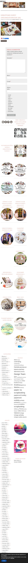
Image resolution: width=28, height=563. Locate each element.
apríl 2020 (4, 431)
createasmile (17, 363)
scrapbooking (19, 407)
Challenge (4, 359)
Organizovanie (5, 377)
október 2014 (5, 546)
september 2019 (5, 442)
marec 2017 (4, 495)
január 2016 (4, 520)
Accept (4, 560)
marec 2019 (4, 452)
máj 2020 (4, 429)
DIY (15, 377)
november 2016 (5, 502)
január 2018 (4, 477)
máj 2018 (4, 470)
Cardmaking (4, 358)
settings (12, 558)
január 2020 (4, 437)
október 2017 (5, 483)
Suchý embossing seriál (7, 384)
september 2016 (5, 506)
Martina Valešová (16, 19)
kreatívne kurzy (18, 382)
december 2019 (5, 438)
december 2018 (5, 458)
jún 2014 (4, 552)
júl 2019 (4, 445)
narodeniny (22, 387)
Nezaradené (5, 375)
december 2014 (5, 543)
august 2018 (5, 465)
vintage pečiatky (19, 415)
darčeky (21, 369)
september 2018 (5, 463)
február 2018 (5, 475)
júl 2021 (3, 426)
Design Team (19, 374)
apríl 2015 (4, 536)
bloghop (18, 359)
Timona (21, 409)
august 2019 (5, 444)
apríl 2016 (4, 514)
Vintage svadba (5, 393)
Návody (4, 374)
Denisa (22, 371)
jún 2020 (4, 428)
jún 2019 (4, 447)
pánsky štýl (16, 404)
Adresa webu (8, 88)
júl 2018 (4, 467)
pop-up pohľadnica (23, 402)
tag (18, 409)
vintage (22, 413)
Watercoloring (5, 394)
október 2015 (5, 525)
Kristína (17, 385)
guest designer (17, 379)
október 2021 (5, 424)
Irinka (20, 380)
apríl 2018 (4, 472)
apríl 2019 (4, 451)
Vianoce (4, 389)
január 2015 (4, 541)
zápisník (24, 417)
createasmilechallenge (19, 365)
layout (22, 385)
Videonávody (5, 391)
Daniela (16, 367)
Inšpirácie (4, 368)
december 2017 (5, 479)
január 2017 (4, 499)
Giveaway (4, 367)
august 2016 (5, 507)
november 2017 (5, 481)
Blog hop (4, 356)
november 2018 (5, 460)
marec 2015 (4, 538)
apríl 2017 (4, 493)
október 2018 (5, 461)
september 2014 (5, 548)
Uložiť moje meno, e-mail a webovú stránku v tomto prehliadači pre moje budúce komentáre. (10, 103)
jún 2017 (4, 490)
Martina (16, 387)
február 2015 (5, 539)
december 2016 (5, 500)
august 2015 (5, 529)
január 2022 (4, 422)
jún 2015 (4, 532)
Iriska (23, 380)
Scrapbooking (5, 383)
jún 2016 (4, 511)
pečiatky (22, 400)
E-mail (9, 81)
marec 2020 (4, 433)
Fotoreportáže (5, 365)
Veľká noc (23, 410)
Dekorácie (4, 363)
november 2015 (5, 523)
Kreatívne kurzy (5, 370)
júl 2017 (4, 488)
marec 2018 (4, 474)
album (15, 359)
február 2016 (5, 518)
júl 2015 (4, 530)
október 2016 (5, 504)
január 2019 (4, 456)
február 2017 (5, 497)
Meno (8, 75)
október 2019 (5, 440)
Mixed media (5, 372)
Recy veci (4, 381)
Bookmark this (3, 40)
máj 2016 (4, 513)
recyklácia (21, 404)
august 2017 (5, 486)
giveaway (24, 377)
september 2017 (5, 484)
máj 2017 (4, 491)
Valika (19, 411)
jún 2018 (4, 468)
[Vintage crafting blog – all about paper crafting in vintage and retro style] (14, 7)
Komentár (9, 58)
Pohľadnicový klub (6, 379)
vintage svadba (18, 417)
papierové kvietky (20, 395)
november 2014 (5, 545)
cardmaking (17, 361)
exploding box (20, 377)
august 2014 (5, 550)
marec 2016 (4, 516)
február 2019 (5, 454)
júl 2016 (4, 509)
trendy (25, 409)
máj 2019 (4, 449)
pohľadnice (17, 402)
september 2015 (5, 527)
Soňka (15, 409)
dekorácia (17, 371)
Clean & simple (5, 361)
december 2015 (5, 522)
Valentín (15, 410)
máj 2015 (4, 534)
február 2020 (4, 435)
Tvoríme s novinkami (6, 387)
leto (25, 385)
